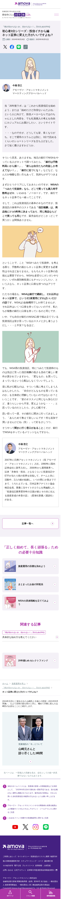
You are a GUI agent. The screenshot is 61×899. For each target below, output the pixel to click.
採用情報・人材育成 (43, 866)
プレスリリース (28, 866)
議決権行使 (48, 861)
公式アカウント (20, 870)
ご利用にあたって (9, 856)
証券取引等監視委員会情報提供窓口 (42, 870)
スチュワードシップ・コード (32, 861)
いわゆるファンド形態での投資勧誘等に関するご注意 (28, 818)
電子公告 (17, 866)
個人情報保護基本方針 (11, 861)
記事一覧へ (27, 523)
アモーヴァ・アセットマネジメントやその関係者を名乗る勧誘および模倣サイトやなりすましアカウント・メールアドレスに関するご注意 (32, 808)
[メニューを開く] (56, 15)
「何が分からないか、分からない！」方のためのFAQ (26, 688)
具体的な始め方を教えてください (19, 637)
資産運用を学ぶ (19, 683)
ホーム (5, 683)
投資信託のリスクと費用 (40, 856)
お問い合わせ (8, 870)
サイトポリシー (24, 856)
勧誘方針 (54, 856)
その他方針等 (8, 866)
